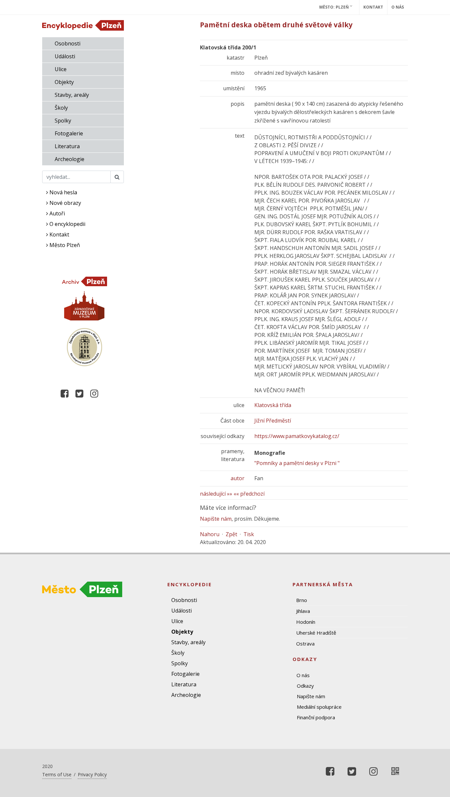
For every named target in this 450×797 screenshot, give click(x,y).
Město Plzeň (64, 245)
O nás (397, 7)
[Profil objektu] (395, 771)
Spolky (63, 120)
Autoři (56, 213)
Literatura (67, 146)
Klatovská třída (272, 405)
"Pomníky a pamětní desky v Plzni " (297, 463)
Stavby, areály (72, 94)
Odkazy (305, 685)
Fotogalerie (69, 133)
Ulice (61, 69)
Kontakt (373, 7)
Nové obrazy (64, 202)
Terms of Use (56, 774)
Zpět (231, 534)
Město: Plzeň (334, 7)
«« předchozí (249, 493)
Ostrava (305, 643)
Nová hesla (62, 192)
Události (65, 56)
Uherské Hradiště (316, 632)
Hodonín (305, 621)
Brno (301, 600)
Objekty (64, 82)
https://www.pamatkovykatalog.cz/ (296, 436)
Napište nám (216, 518)
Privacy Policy (92, 774)
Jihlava (303, 611)
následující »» (216, 493)
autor (237, 478)
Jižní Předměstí (272, 420)
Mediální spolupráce (319, 706)
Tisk (248, 534)
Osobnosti (67, 43)
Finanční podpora (316, 717)
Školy (61, 107)
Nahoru (209, 534)
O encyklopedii (66, 224)
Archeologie (69, 159)
